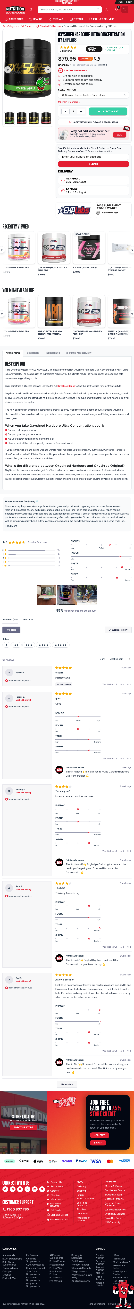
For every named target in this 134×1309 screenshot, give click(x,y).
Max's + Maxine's (122, 1262)
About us (81, 1209)
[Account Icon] (107, 9)
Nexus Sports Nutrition (120, 1272)
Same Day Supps (113, 1218)
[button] (72, 49)
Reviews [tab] (10, 619)
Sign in (98, 1142)
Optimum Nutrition (100, 1262)
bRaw (116, 1255)
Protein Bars (56, 1277)
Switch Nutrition (120, 1277)
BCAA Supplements (12, 1258)
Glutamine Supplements (33, 1260)
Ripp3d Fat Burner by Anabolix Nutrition (50, 333)
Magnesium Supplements (33, 1285)
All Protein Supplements (56, 1256)
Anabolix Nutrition (100, 1268)
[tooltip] (37, 501)
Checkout (56, 1195)
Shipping (81, 1190)
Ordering (81, 1186)
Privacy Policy (114, 1304)
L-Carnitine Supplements (33, 1278)
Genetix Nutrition (100, 1256)
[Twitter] (27, 1189)
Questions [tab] (27, 619)
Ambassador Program (83, 1218)
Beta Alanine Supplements (9, 1263)
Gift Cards (56, 1210)
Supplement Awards (115, 1190)
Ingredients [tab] (53, 353)
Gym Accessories (35, 1264)
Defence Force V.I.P (115, 1198)
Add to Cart (110, 111)
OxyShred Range (66, 386)
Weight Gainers (79, 1271)
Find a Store (57, 1186)
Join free (99, 1135)
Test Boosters (78, 1261)
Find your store (23, 1127)
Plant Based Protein (56, 1272)
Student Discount (113, 1194)
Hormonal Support (35, 1268)
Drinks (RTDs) (9, 1278)
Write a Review (121, 630)
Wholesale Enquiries (115, 1209)
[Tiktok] (42, 1189)
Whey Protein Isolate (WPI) (81, 1276)
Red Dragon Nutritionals (119, 1282)
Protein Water (56, 1268)
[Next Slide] (94, 595)
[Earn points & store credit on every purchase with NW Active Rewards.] (97, 59)
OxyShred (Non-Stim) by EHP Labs (52, 269)
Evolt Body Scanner (115, 1213)
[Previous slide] (7, 69)
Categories (13, 26)
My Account (57, 1199)
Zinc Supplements (80, 1281)
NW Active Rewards (55, 1204)
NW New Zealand (59, 1219)
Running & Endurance (76, 1256)
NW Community (112, 1222)
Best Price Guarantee (82, 1203)
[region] (67, 595)
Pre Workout (56, 1281)
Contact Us (56, 1182)
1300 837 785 (18, 1209)
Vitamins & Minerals (81, 1268)
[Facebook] (5, 1189)
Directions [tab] (33, 353)
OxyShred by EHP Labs (15, 267)
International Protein (119, 1266)
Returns (80, 1195)
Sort (102, 659)
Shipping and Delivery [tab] (79, 353)
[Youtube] (20, 1189)
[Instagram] (13, 1189)
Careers (54, 1190)
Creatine (6, 1274)
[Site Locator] (32, 9)
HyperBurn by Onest (85, 267)
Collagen (7, 1271)
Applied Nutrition (100, 1284)
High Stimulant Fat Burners (48, 26)
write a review (92, 49)
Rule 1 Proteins (100, 1278)
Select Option (67, 90)
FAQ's (80, 1182)
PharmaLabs (119, 1258)
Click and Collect (59, 1214)
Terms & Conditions (96, 1304)
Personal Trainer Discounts (113, 1204)
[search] (98, 9)
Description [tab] (13, 353)
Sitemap (128, 1304)
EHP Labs (70, 39)
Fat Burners (27, 26)
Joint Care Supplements (33, 1272)
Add (119, 134)
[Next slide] (47, 69)
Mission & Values (113, 1186)
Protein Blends (57, 1264)
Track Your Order (86, 1198)
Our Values (82, 1213)
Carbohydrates (10, 1268)
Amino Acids (8, 1255)
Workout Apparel (80, 1264)
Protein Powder (57, 1261)
